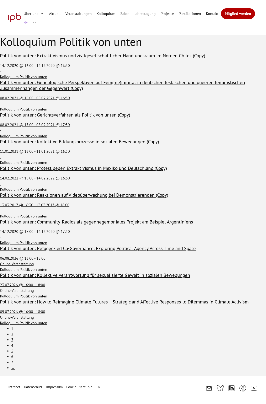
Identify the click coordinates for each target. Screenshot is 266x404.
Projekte (167, 13)
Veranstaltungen (78, 13)
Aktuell (54, 13)
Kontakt (212, 13)
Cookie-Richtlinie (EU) (83, 387)
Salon (124, 13)
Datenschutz (33, 387)
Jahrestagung (145, 13)
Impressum (54, 387)
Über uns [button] (31, 13)
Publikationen (190, 13)
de (26, 22)
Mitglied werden (238, 13)
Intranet (14, 387)
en (35, 22)
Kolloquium (106, 13)
